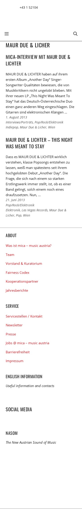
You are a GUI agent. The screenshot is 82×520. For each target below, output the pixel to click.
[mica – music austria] (39, 16)
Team (10, 254)
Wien (51, 127)
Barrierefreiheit (18, 352)
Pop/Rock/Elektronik (49, 122)
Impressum (14, 361)
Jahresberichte (17, 290)
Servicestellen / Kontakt (24, 316)
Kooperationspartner (22, 281)
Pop (18, 215)
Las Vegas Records (35, 210)
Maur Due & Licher (33, 127)
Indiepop (12, 127)
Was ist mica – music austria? (28, 245)
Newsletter (14, 325)
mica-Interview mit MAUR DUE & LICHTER (38, 60)
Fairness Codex (17, 272)
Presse (11, 334)
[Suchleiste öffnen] (75, 33)
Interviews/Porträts (19, 122)
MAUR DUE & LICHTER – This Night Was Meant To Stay (39, 143)
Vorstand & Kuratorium (24, 263)
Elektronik (13, 210)
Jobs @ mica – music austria (27, 343)
